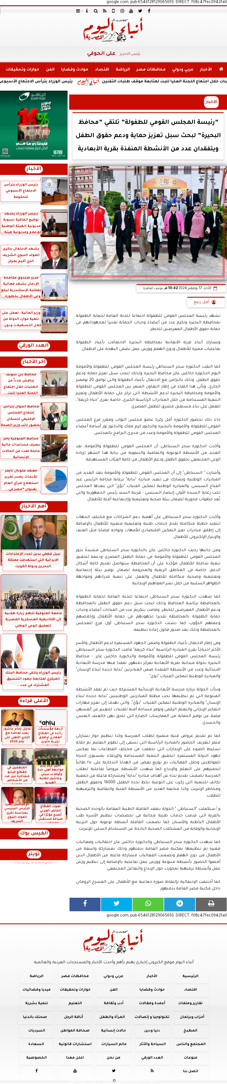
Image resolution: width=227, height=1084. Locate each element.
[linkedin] (122, 10)
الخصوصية (36, 1058)
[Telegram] (179, 904)
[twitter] (140, 10)
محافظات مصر (151, 70)
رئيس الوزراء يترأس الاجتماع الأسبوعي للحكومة (59, 82)
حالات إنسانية (113, 1031)
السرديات (36, 1031)
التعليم (75, 1004)
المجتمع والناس (191, 1044)
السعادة (36, 1044)
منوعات (190, 1058)
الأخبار (206, 70)
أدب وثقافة (113, 1004)
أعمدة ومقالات (152, 1004)
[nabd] (113, 10)
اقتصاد (102, 70)
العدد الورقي (33, 346)
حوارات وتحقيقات (22, 70)
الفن (50, 70)
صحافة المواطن (75, 1031)
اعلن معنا (75, 1058)
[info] (86, 10)
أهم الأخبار (33, 506)
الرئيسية (190, 976)
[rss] (104, 10)
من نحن (113, 1058)
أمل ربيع (201, 302)
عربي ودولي (183, 70)
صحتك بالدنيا (35, 1017)
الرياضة (123, 70)
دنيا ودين (152, 1031)
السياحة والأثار (153, 1044)
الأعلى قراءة (34, 701)
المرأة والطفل (112, 1017)
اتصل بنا (190, 1072)
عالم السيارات (114, 1044)
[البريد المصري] (34, 125)
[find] (95, 10)
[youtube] (131, 10)
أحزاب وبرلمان (192, 1017)
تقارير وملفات (190, 1004)
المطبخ (190, 1031)
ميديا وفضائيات (36, 990)
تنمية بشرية (36, 1004)
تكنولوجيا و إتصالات (152, 1017)
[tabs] (78, 10)
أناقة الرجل (73, 1017)
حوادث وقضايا (74, 70)
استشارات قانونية (75, 1044)
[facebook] (149, 10)
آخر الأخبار (33, 362)
